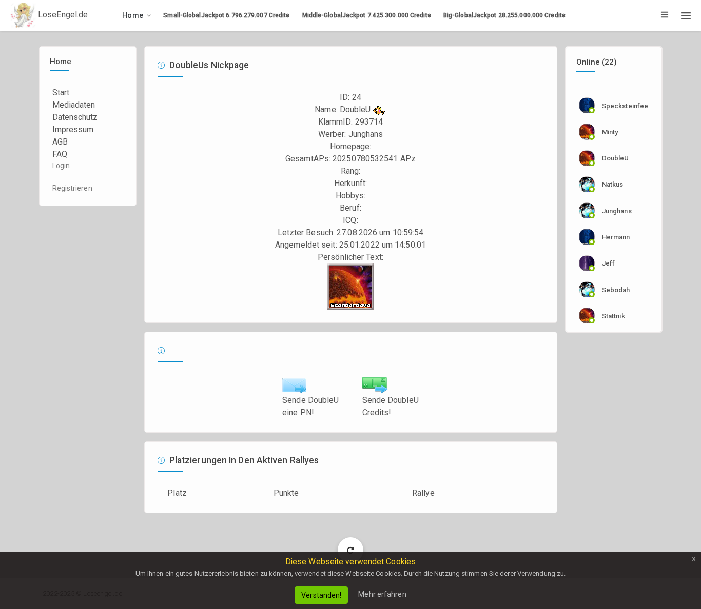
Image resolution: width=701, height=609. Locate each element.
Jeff (608, 263)
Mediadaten (73, 105)
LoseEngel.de (62, 14)
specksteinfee (625, 106)
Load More (350, 550)
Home (132, 15)
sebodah (616, 290)
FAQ (59, 154)
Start (61, 92)
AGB (60, 142)
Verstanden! (321, 595)
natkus (613, 184)
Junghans (365, 134)
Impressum (73, 129)
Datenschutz (75, 117)
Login (61, 165)
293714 (369, 122)
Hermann (616, 237)
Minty (610, 132)
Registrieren (72, 188)
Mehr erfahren (382, 594)
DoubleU (615, 158)
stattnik (613, 316)
